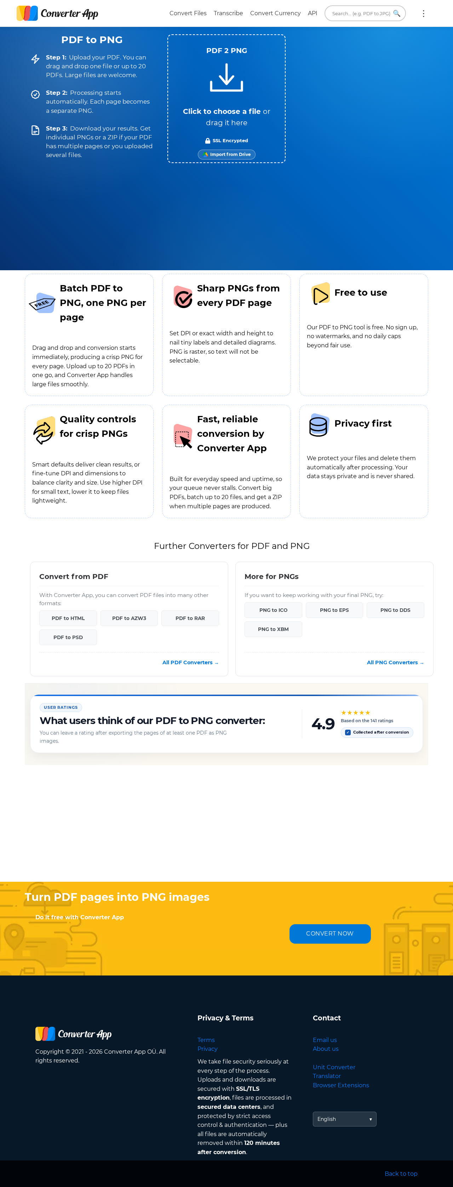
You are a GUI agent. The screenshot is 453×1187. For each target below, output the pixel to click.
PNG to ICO (273, 610)
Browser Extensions (341, 1085)
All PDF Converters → (190, 662)
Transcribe (228, 13)
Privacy (207, 1049)
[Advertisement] (226, 825)
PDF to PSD (68, 637)
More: (424, 13)
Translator (327, 1076)
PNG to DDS (395, 610)
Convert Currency (275, 13)
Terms (206, 1040)
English (326, 1119)
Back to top (401, 1173)
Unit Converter (334, 1067)
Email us (325, 1040)
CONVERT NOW (330, 933)
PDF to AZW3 (129, 618)
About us (326, 1049)
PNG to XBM (273, 629)
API (312, 13)
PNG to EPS (334, 610)
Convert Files (188, 13)
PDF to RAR (190, 618)
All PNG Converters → (395, 662)
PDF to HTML (68, 618)
